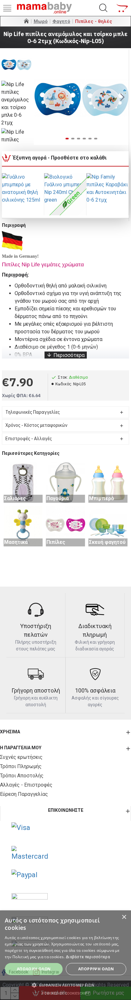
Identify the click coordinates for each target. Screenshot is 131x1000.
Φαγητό (61, 21)
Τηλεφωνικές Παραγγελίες (32, 412)
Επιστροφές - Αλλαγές (28, 438)
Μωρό (41, 21)
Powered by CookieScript (66, 993)
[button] (40, 97)
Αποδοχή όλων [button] (34, 969)
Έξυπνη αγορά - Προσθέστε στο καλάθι (60, 158)
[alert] (65, 955)
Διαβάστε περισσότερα (88, 957)
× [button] (123, 917)
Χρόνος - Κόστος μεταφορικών (36, 425)
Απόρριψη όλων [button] (96, 969)
